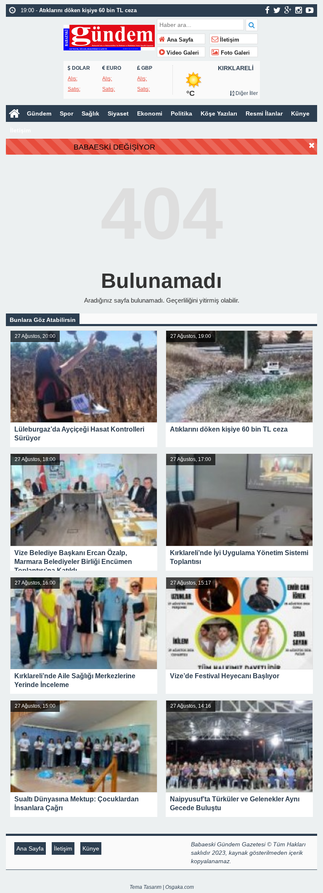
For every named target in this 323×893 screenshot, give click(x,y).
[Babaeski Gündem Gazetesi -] (109, 36)
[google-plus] (287, 10)
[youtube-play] (310, 10)
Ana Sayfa (179, 40)
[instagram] (298, 10)
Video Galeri (182, 53)
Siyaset (118, 113)
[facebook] (267, 10)
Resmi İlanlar (264, 113)
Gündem (39, 113)
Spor (66, 113)
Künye (300, 113)
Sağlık (90, 113)
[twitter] (277, 10)
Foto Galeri (234, 53)
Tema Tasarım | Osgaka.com (162, 887)
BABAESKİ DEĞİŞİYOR (114, 147)
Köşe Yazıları (219, 113)
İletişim (228, 40)
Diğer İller (246, 93)
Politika (181, 113)
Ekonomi (149, 113)
